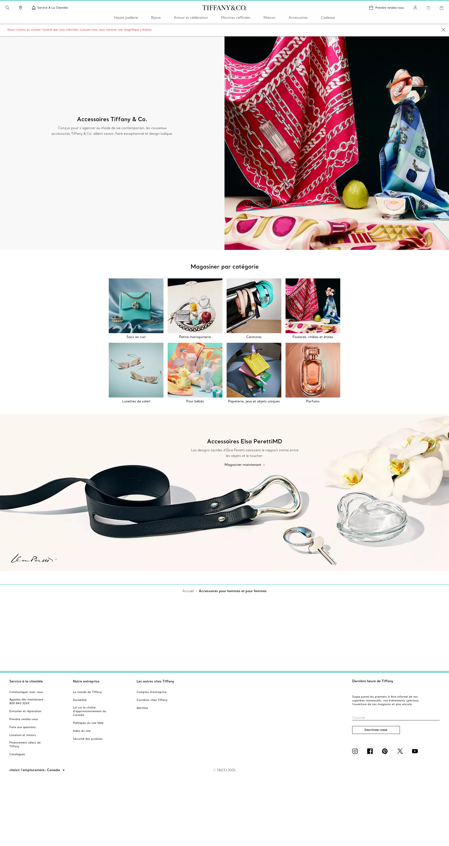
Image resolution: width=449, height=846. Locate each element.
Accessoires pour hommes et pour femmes (233, 591)
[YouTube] (416, 751)
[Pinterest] (386, 751)
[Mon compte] (415, 8)
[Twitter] (401, 751)
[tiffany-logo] (224, 8)
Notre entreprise (86, 681)
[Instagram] (356, 751)
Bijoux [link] (156, 17)
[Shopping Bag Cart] (441, 8)
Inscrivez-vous (376, 730)
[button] (7, 8)
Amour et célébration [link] (191, 17)
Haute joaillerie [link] (126, 17)
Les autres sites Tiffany (155, 681)
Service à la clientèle (26, 681)
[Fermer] (443, 30)
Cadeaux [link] (328, 17)
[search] (7, 8)
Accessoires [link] (298, 17)
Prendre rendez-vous (389, 7)
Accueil (188, 591)
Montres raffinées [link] (235, 17)
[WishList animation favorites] (428, 8)
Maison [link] (269, 17)
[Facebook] (371, 751)
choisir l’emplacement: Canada (35, 770)
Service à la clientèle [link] (52, 7)
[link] (20, 8)
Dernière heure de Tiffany (372, 681)
